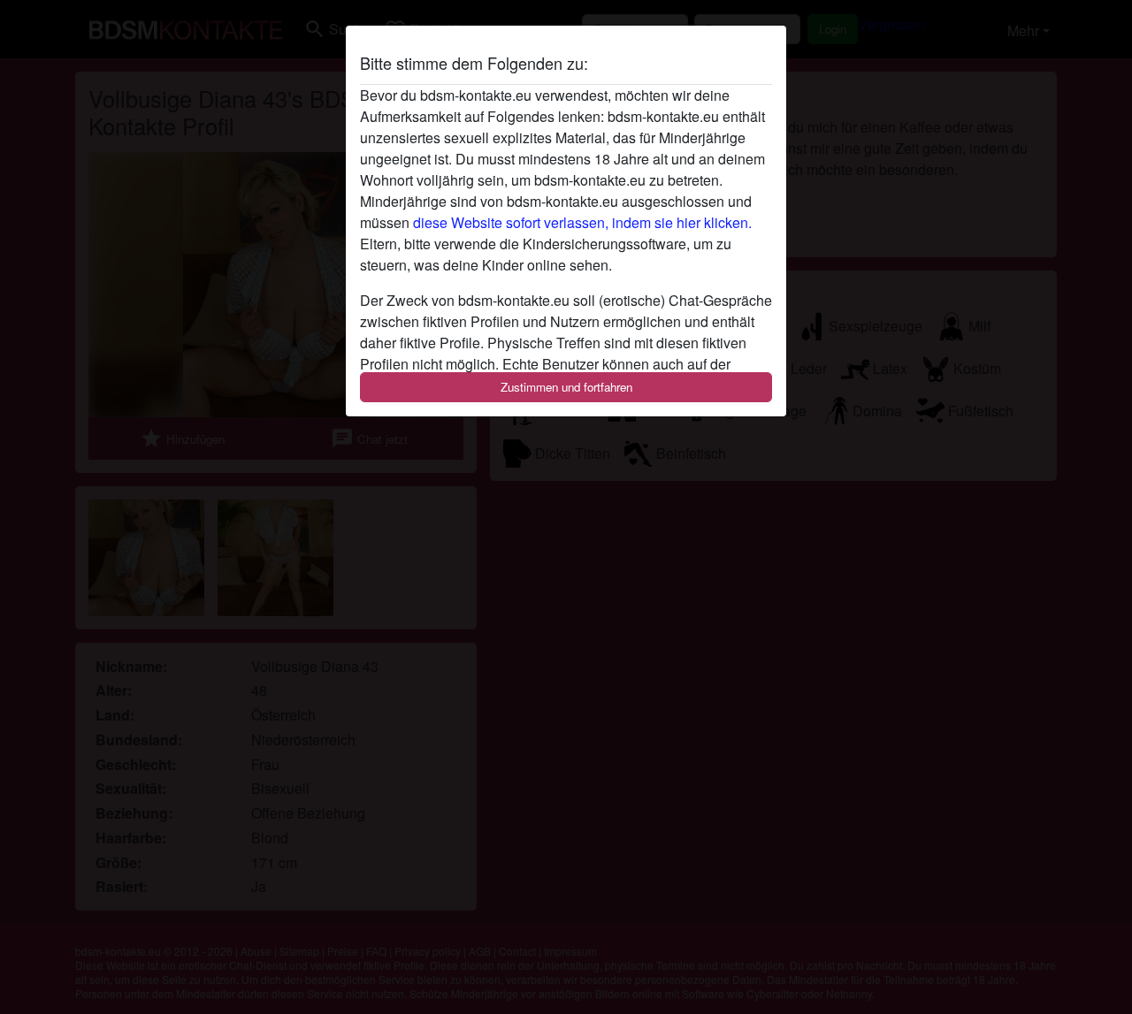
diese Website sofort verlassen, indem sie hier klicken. (582, 222)
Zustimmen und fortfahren (566, 386)
